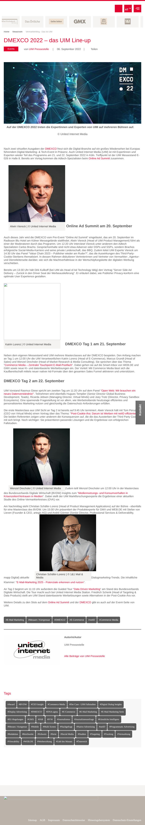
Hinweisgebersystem (99, 820)
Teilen (93, 49)
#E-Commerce (68, 711)
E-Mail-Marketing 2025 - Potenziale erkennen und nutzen (50, 582)
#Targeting (95, 734)
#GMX (30, 719)
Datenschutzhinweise (74, 820)
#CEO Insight (37, 704)
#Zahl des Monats (64, 741)
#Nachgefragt (66, 726)
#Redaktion (13, 734)
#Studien (82, 734)
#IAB (40, 719)
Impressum (54, 820)
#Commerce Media (56, 704)
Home (8, 32)
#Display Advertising (17, 711)
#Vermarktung (123, 734)
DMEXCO (51, 148)
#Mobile (35, 726)
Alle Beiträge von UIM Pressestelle (84, 656)
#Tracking (108, 734)
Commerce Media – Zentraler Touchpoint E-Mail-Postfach (38, 364)
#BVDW (23, 704)
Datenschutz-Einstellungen (127, 820)
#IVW (50, 719)
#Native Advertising (85, 726)
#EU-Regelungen (15, 719)
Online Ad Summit (99, 158)
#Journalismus (63, 719)
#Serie (53, 734)
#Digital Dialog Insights (111, 704)
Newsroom (18, 32)
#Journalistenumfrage (84, 719)
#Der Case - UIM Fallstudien (82, 704)
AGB (42, 820)
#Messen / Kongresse (17, 726)
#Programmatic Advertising (121, 726)
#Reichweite (27, 734)
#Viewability (13, 741)
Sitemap (32, 820)
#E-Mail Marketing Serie (112, 711)
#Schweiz (42, 734)
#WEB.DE (28, 741)
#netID (102, 726)
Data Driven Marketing (87, 589)
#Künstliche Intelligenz (108, 719)
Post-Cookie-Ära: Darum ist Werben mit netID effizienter (104, 413)
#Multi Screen (49, 726)
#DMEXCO (36, 711)
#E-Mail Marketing (88, 711)
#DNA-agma (52, 711)
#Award (11, 704)
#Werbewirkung (44, 741)
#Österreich (81, 741)
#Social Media (67, 734)
